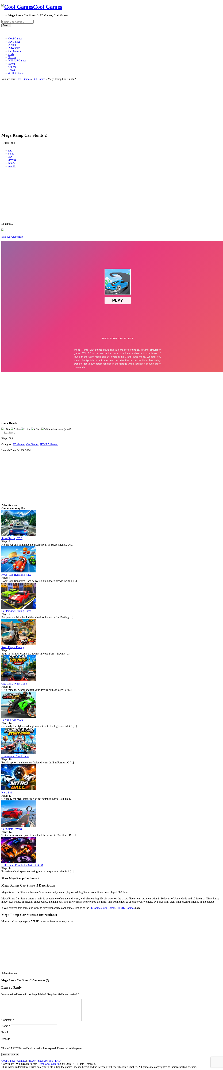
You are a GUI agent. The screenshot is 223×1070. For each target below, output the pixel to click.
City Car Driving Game (14, 683)
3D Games (39, 79)
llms (51, 1060)
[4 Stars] (36, 429)
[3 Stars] (26, 429)
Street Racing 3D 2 (11, 538)
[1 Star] (6, 429)
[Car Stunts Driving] (18, 825)
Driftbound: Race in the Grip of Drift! (22, 865)
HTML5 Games (49, 444)
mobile (12, 166)
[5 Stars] (46, 429)
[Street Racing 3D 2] (18, 535)
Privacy (32, 1060)
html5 (11, 162)
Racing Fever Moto (12, 719)
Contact (21, 1060)
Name (5, 1025)
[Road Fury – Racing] (18, 644)
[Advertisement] (105, 105)
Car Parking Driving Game (16, 610)
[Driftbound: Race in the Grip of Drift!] (18, 862)
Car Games (32, 444)
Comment (7, 1019)
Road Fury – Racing (12, 647)
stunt (11, 153)
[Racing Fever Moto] (18, 716)
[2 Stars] (16, 429)
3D (10, 156)
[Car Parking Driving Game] (18, 607)
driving (12, 159)
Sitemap (42, 1060)
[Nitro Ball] (18, 789)
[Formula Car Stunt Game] (18, 753)
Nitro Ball (6, 792)
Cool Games (23, 79)
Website (5, 1038)
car (10, 150)
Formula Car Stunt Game (15, 756)
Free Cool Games (49, 1063)
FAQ (58, 1060)
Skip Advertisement (12, 236)
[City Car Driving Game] (18, 680)
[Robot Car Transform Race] (18, 571)
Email (5, 1032)
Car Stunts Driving (11, 828)
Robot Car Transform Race (16, 574)
